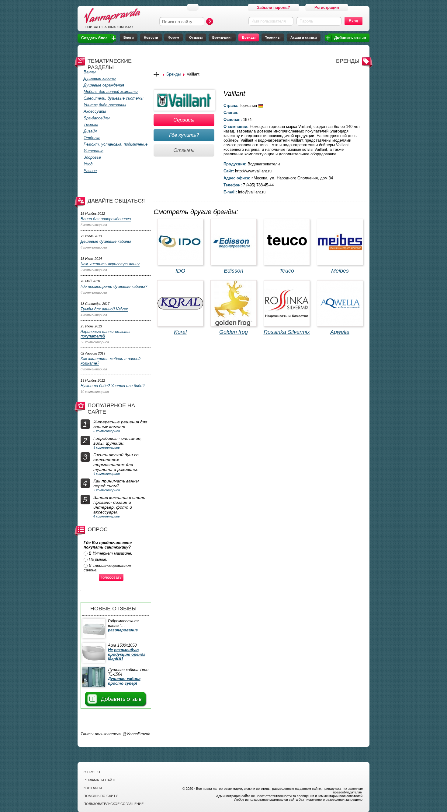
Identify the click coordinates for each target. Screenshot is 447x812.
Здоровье (92, 157)
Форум (173, 37)
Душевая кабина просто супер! (124, 681)
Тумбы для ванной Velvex (104, 309)
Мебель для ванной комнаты (111, 91)
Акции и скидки (303, 37)
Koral (180, 332)
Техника (91, 124)
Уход (88, 164)
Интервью (93, 151)
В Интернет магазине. (110, 553)
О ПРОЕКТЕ (93, 772)
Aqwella (339, 332)
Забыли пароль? (273, 7)
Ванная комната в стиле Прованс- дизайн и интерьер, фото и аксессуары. (119, 504)
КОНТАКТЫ (93, 788)
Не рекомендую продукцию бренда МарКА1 (126, 654)
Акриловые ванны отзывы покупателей (105, 333)
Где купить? (184, 135)
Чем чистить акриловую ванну (110, 264)
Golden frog (233, 332)
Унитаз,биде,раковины (105, 105)
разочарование (123, 630)
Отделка (92, 138)
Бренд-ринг (222, 37)
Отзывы (196, 37)
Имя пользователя (268, 21)
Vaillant (193, 74)
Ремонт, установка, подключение (115, 144)
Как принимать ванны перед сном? (116, 483)
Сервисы (184, 120)
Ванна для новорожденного (106, 219)
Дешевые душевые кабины (106, 241)
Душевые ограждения (104, 85)
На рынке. (98, 559)
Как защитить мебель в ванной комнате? (110, 360)
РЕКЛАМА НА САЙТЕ (100, 780)
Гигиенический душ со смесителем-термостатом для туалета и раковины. (116, 462)
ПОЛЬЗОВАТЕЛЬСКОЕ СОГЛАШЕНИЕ (114, 804)
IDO (180, 271)
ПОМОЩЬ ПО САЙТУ (101, 796)
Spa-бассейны (97, 118)
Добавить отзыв (350, 37)
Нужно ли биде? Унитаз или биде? (112, 385)
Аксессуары (95, 111)
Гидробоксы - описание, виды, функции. (117, 441)
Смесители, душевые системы (114, 98)
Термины (272, 37)
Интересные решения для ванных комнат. (120, 424)
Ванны (90, 72)
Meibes (340, 271)
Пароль (306, 21)
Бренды (248, 37)
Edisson (233, 271)
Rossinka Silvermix (287, 332)
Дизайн (90, 131)
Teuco (286, 271)
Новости (151, 37)
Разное (90, 170)
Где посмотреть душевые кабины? (114, 286)
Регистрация (326, 7)
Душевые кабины (100, 78)
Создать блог (94, 38)
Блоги (128, 37)
